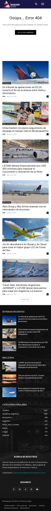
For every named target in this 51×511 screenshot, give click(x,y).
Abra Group (6, 202)
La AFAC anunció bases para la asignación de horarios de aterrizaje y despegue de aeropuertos (32, 365)
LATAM (5, 162)
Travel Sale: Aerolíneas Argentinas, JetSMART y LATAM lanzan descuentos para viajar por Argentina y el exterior (24, 288)
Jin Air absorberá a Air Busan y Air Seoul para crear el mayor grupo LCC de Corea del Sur (24, 247)
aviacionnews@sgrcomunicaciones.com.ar (29, 473)
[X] (31, 489)
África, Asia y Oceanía (9, 124)
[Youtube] (37, 489)
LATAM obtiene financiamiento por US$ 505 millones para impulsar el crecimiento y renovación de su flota (24, 168)
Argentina (6, 281)
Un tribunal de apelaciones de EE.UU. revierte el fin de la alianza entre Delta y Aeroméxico (24, 90)
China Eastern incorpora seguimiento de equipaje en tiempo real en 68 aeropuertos (25, 129)
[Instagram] (19, 489)
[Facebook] (14, 489)
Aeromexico (6, 83)
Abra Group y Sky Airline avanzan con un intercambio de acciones (24, 208)
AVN (3, 96)
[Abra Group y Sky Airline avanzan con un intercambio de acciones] (25, 192)
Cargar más (25, 299)
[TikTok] (25, 489)
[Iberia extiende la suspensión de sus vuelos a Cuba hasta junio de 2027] (9, 392)
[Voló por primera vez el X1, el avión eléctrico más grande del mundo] (9, 379)
